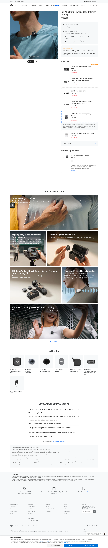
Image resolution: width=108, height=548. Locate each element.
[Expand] (78, 409)
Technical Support (31, 516)
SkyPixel (65, 506)
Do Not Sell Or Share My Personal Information (37, 531)
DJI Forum (66, 508)
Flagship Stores (36, 525)
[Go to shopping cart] (93, 5)
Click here (85, 531)
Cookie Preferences (23, 531)
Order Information (31, 508)
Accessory (12, 516)
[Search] (90, 5)
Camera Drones (13, 506)
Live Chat (87, 491)
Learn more (53, 341)
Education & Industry (14, 511)
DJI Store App (48, 511)
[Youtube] (92, 526)
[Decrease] (72, 161)
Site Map (66, 531)
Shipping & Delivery (32, 511)
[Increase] (78, 161)
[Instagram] (97, 526)
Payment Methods (31, 506)
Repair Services (31, 518)
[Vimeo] (94, 526)
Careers (29, 525)
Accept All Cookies (89, 545)
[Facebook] (87, 526)
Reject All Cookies (72, 545)
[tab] (30, 61)
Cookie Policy (66, 542)
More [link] (22, 1)
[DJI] (11, 526)
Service (11, 513)
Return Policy (30, 513)
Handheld (12, 508)
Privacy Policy (15, 531)
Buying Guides (67, 511)
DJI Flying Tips (66, 516)
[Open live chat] (104, 533)
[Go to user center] (96, 5)
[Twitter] (90, 526)
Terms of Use (60, 531)
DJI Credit (48, 506)
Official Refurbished (50, 508)
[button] (90, 1)
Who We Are (17, 525)
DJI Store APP (17, 1)
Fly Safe (65, 513)
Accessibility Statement (52, 531)
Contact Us (24, 525)
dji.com (11, 1)
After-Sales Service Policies (33, 520)
